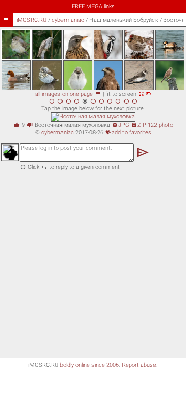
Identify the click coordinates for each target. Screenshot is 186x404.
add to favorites (128, 132)
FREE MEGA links (93, 6)
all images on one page (68, 94)
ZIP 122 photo (152, 125)
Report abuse (139, 365)
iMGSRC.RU (32, 20)
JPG (120, 125)
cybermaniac (68, 20)
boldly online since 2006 (89, 365)
